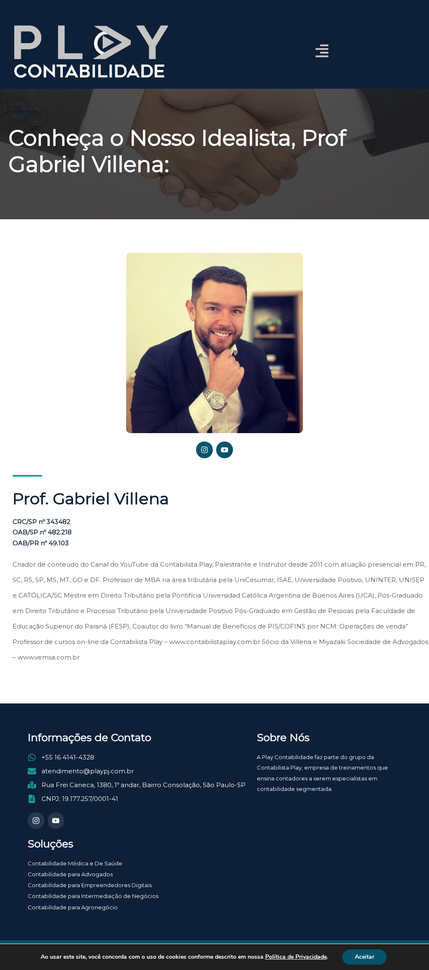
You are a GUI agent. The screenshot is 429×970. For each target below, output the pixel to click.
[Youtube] (224, 449)
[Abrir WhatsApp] (408, 949)
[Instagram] (204, 449)
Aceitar (364, 957)
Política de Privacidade (296, 957)
